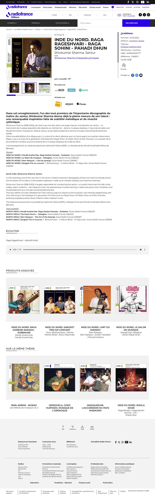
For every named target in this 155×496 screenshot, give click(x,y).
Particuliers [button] (47, 7)
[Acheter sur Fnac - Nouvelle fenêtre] (58, 104)
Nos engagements (74, 475)
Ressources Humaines (27, 442)
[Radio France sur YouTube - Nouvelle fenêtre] (143, 2)
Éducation (83, 7)
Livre (54, 15)
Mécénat (72, 7)
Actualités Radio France (101, 442)
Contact (92, 429)
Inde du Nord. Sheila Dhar (131, 406)
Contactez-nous (49, 442)
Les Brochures (72, 447)
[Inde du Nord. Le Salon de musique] (131, 299)
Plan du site (113, 492)
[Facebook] (140, 14)
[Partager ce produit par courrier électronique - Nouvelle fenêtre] (141, 75)
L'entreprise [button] (36, 7)
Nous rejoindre (24, 449)
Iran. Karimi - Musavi (24, 405)
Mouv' (65, 2)
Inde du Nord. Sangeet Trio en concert (59, 328)
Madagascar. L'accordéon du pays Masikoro (95, 408)
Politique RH (23, 445)
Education (34, 483)
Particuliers (108, 483)
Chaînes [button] (11, 23)
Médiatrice (46, 447)
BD (70, 15)
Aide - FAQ (46, 445)
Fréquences (73, 429)
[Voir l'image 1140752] (44, 87)
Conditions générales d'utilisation (27, 492)
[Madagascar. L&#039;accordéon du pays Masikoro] (95, 377)
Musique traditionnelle (131, 47)
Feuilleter (131, 16)
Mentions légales (9, 492)
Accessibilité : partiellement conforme (83, 492)
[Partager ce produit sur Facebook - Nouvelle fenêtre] (132, 75)
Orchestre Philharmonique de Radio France (53, 472)
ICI (28, 2)
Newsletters (120, 7)
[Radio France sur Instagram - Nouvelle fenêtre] (137, 2)
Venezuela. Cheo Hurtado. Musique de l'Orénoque (59, 408)
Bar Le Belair (120, 473)
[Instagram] (148, 14)
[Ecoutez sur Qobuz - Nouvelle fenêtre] (72, 90)
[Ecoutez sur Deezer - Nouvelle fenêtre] (59, 90)
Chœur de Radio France (51, 475)
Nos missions (72, 473)
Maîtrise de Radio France (52, 476)
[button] (112, 7)
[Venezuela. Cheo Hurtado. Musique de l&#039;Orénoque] (60, 377)
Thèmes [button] (34, 23)
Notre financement (74, 476)
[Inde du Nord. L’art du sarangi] (95, 299)
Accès (82, 429)
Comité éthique (48, 449)
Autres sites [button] (95, 2)
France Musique (50, 2)
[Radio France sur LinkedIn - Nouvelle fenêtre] (130, 442)
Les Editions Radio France (101, 471)
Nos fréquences (102, 492)
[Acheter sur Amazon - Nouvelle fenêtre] (69, 104)
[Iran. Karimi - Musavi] (24, 377)
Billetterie (137, 7)
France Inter (10, 2)
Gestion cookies (63, 492)
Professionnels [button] (61, 7)
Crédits (123, 491)
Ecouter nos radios (122, 469)
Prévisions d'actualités (99, 473)
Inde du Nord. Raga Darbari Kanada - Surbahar (23, 330)
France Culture (36, 2)
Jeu (104, 15)
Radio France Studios (99, 467)
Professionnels (97, 464)
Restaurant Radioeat (123, 471)
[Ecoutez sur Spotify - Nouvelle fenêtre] (83, 90)
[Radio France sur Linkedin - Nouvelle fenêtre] (148, 2)
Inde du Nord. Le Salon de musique (131, 328)
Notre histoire (72, 478)
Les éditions (145, 7)
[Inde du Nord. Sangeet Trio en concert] (60, 299)
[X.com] (144, 14)
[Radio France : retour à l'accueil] (16, 7)
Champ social (95, 7)
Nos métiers (23, 447)
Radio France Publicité (100, 469)
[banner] (77, 2)
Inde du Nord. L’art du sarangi (95, 328)
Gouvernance (72, 471)
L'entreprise (72, 464)
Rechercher (132, 23)
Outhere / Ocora (137, 41)
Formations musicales (51, 464)
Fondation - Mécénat (63, 483)
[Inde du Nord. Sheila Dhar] (131, 377)
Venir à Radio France (123, 467)
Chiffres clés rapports (75, 467)
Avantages (129, 7)
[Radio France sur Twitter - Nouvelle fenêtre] (132, 2)
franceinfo (21, 2)
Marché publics (97, 475)
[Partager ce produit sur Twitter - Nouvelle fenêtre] (136, 75)
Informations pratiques (124, 464)
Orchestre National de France (51, 468)
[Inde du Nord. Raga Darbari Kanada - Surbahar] (24, 299)
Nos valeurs (71, 469)
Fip (60, 2)
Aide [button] (63, 429)
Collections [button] (61, 23)
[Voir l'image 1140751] (14, 87)
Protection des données (48, 492)
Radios (21, 464)
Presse (105, 7)
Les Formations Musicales (79, 2)
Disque (87, 15)
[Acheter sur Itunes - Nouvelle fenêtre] (81, 104)
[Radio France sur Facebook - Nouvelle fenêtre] (128, 2)
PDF (124, 16)
